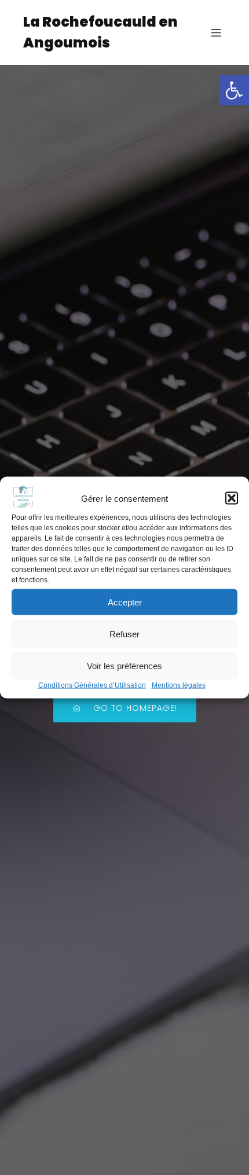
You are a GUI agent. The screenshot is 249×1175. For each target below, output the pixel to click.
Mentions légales (179, 685)
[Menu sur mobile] (216, 32)
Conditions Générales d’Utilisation (92, 685)
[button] (234, 90)
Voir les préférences (124, 665)
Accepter (125, 602)
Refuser (124, 633)
